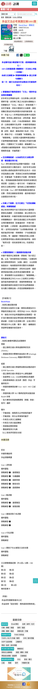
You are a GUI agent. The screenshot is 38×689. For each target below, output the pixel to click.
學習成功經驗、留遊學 (9, 656)
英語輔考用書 (6, 635)
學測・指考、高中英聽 (9, 645)
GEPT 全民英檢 (7, 642)
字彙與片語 (25, 663)
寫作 (16, 663)
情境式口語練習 (7, 652)
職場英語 (5, 624)
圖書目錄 (8, 17)
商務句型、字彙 (22, 631)
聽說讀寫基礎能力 (8, 659)
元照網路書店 (28, 41)
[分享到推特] (21, 56)
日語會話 (23, 656)
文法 (18, 659)
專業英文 (20, 649)
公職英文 (19, 642)
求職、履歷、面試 (8, 631)
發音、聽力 (28, 659)
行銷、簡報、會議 (8, 627)
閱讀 (9, 663)
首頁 (2, 17)
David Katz (23, 25)
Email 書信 (14, 624)
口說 (3, 663)
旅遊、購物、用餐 (22, 652)
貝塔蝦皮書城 (8, 44)
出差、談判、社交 (28, 624)
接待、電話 (21, 627)
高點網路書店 (18, 41)
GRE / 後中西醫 (28, 638)
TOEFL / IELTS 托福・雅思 (11, 638)
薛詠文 (31, 25)
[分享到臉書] (18, 56)
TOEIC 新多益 (17, 17)
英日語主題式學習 (8, 649)
